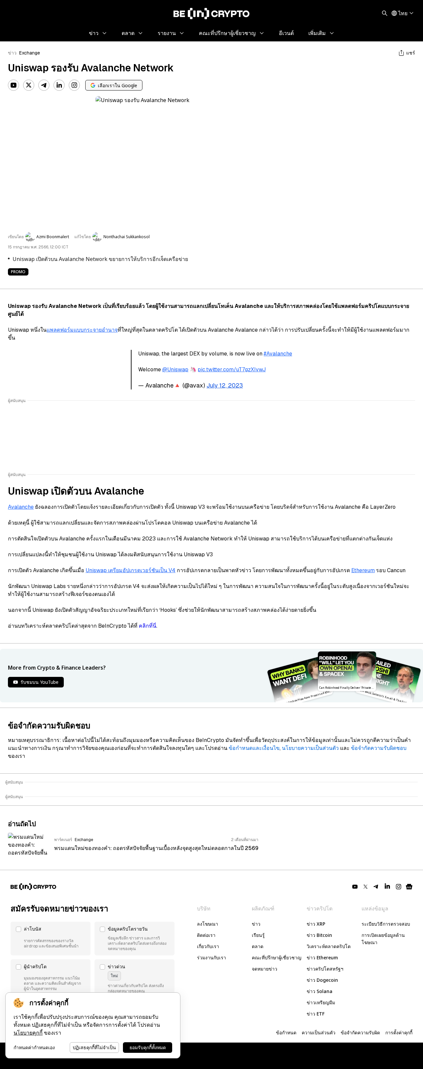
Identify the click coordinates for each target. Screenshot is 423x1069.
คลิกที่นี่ (147, 625)
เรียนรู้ (258, 935)
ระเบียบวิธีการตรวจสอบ (386, 924)
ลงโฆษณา (207, 924)
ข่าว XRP (316, 924)
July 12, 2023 (225, 385)
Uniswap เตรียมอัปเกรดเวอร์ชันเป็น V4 (130, 570)
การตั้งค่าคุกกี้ (398, 1032)
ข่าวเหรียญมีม (321, 1002)
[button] (51, 938)
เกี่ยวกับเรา (208, 946)
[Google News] (409, 886)
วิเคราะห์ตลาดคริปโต (329, 946)
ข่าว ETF (316, 1014)
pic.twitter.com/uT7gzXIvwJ (232, 369)
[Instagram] (74, 85)
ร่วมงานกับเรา (211, 957)
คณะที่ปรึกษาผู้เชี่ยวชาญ (276, 957)
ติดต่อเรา (206, 935)
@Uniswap (175, 369)
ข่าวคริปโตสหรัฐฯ (325, 969)
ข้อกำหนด (286, 1032)
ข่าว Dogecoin (322, 980)
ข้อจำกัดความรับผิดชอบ (378, 748)
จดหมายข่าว (264, 969)
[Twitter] (28, 85)
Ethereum (363, 570)
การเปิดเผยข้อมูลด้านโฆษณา (383, 938)
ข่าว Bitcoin (319, 935)
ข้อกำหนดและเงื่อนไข (254, 748)
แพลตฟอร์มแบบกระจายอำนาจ (82, 329)
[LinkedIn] (59, 85)
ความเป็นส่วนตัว (318, 1032)
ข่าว (12, 53)
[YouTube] (13, 85)
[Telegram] (44, 85)
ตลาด (257, 946)
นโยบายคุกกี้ (28, 1032)
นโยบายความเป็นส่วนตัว (310, 748)
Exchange (29, 53)
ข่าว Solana (319, 991)
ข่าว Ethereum (322, 957)
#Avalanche (278, 353)
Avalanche (21, 506)
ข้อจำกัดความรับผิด (360, 1032)
